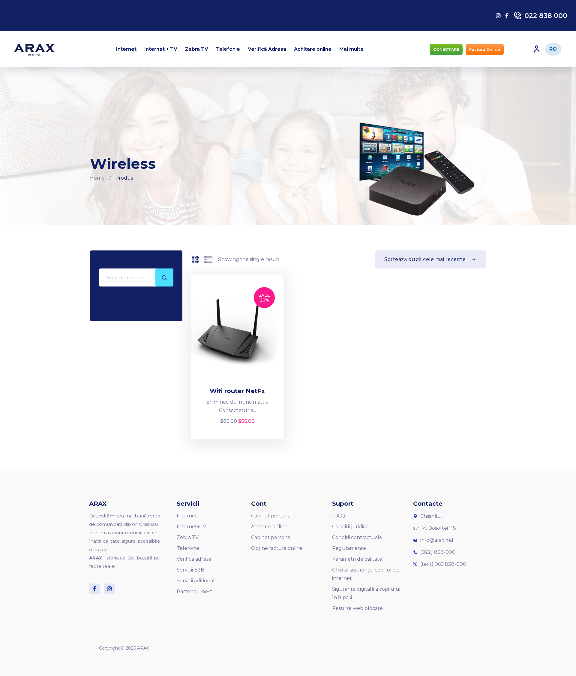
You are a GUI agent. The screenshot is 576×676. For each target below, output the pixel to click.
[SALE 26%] (237, 333)
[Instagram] (109, 589)
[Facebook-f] (94, 589)
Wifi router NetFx (237, 391)
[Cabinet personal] (537, 49)
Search (164, 277)
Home (97, 178)
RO (553, 49)
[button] (446, 49)
